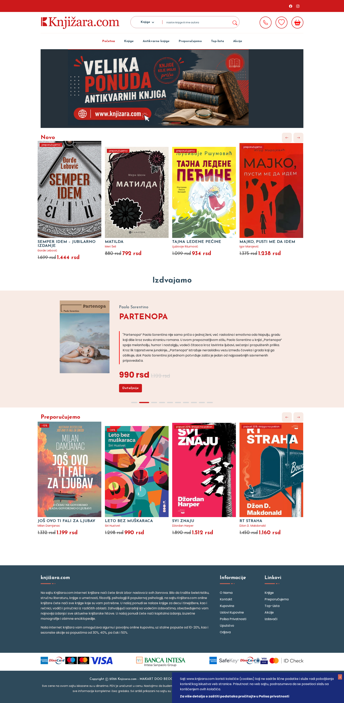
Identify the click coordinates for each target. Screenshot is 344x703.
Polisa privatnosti (233, 619)
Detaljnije (130, 388)
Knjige (129, 41)
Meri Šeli (110, 246)
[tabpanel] (172, 88)
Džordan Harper (183, 526)
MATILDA (114, 242)
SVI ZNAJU (183, 521)
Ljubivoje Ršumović (185, 246)
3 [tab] (154, 402)
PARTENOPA (143, 317)
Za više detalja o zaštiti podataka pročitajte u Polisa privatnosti (234, 696)
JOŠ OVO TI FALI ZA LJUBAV (66, 521)
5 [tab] (170, 402)
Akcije (237, 41)
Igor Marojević (249, 246)
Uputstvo (227, 625)
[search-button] (235, 22)
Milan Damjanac (49, 526)
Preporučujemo (190, 41)
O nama (226, 592)
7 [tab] (186, 402)
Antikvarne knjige (156, 41)
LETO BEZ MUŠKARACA (129, 521)
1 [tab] (166, 123)
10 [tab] (210, 402)
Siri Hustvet (112, 526)
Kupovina (227, 606)
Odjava (225, 632)
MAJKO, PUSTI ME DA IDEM (267, 242)
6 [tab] (178, 402)
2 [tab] (176, 123)
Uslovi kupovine (232, 612)
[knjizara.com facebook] (290, 6)
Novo (48, 137)
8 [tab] (194, 402)
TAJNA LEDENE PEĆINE (196, 242)
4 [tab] (162, 402)
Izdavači (271, 619)
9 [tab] (202, 402)
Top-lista (217, 41)
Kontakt (226, 599)
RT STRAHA (250, 521)
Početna (108, 41)
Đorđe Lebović (47, 250)
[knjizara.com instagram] (297, 6)
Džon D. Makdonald (252, 526)
